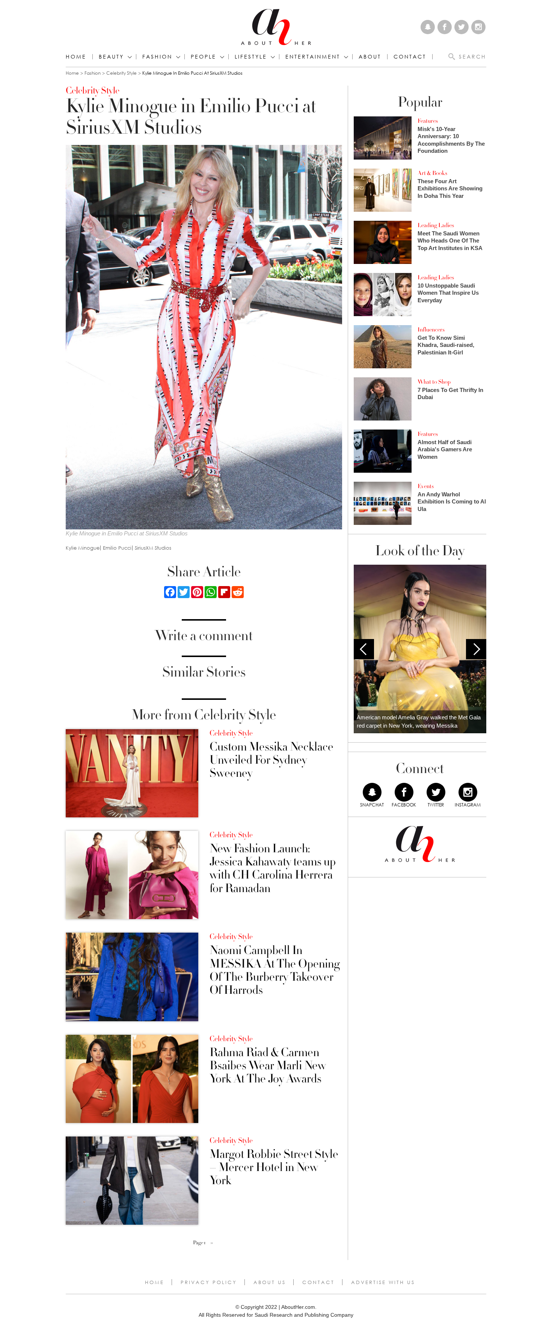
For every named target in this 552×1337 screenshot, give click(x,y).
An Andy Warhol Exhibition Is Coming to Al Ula (452, 501)
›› (212, 1242)
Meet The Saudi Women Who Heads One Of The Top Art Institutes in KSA (450, 240)
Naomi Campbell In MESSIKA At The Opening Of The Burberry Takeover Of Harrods (275, 970)
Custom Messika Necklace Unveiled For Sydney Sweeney (271, 760)
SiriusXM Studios (153, 548)
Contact (318, 1282)
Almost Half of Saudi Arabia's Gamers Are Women (445, 449)
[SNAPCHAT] (372, 792)
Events (426, 486)
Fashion (157, 56)
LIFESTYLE (251, 56)
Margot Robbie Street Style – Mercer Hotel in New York (274, 1168)
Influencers (431, 329)
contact (410, 56)
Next (476, 649)
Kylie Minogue (83, 548)
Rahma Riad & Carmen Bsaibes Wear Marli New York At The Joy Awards (268, 1066)
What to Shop (434, 382)
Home (76, 56)
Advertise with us (383, 1282)
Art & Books (432, 173)
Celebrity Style (121, 73)
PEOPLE (203, 56)
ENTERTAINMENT (312, 56)
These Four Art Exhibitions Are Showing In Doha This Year (450, 188)
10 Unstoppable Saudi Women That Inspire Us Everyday (448, 292)
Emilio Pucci (117, 548)
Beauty (111, 56)
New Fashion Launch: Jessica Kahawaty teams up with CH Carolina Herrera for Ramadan (273, 868)
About (370, 56)
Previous (364, 649)
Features (428, 121)
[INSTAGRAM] (467, 792)
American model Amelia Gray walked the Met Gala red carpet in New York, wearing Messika (419, 721)
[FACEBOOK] (404, 792)
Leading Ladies (436, 225)
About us (269, 1282)
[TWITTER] (436, 792)
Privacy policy (209, 1282)
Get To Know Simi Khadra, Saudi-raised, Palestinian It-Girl (446, 345)
